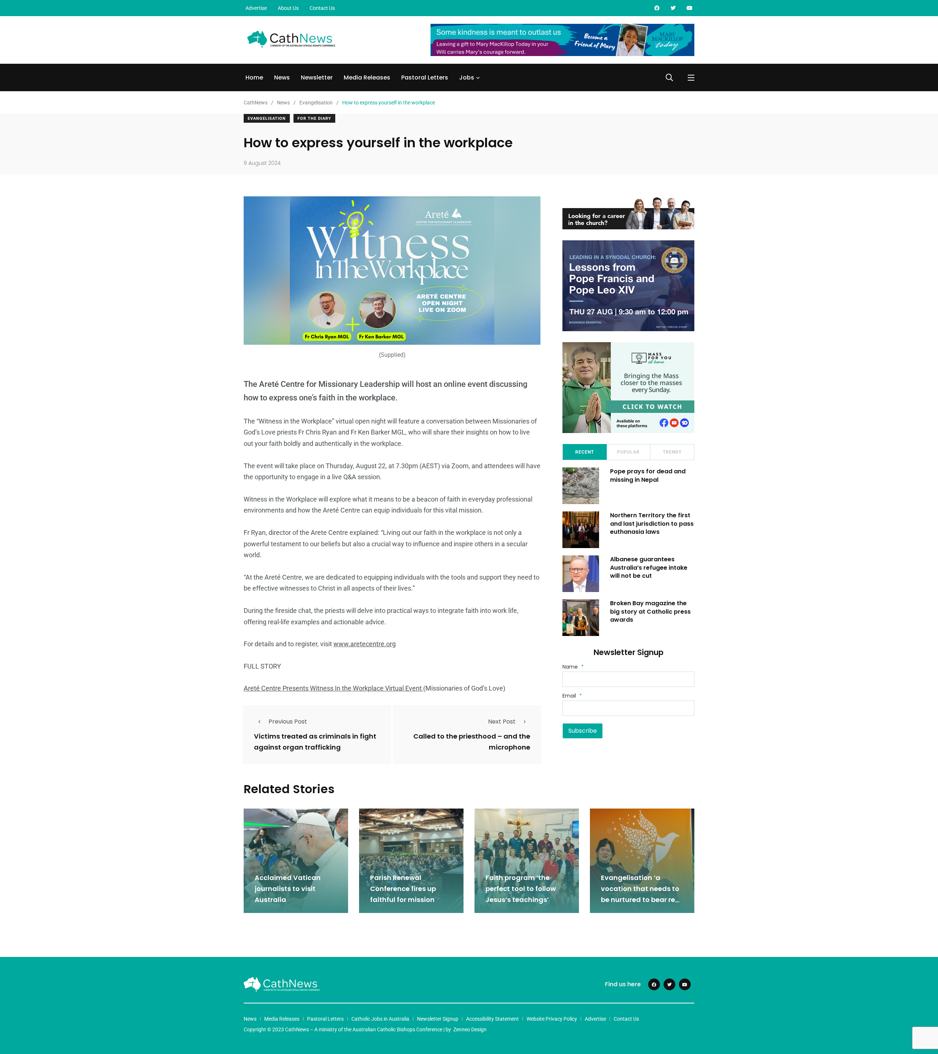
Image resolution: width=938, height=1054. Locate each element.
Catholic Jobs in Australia (380, 1019)
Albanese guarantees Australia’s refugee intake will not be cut (648, 567)
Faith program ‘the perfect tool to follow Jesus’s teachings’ (520, 888)
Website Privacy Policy (552, 1019)
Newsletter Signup (437, 1019)
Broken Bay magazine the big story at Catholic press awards (650, 611)
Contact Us (322, 8)
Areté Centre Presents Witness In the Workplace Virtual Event (333, 688)
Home (254, 77)
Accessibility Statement (492, 1019)
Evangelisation (267, 118)
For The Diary (314, 118)
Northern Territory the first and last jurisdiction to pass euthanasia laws (652, 523)
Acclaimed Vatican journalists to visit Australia (288, 888)
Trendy (672, 452)
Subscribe (582, 730)
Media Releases (367, 77)
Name (573, 666)
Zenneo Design (470, 1029)
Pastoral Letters (424, 77)
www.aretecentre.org (364, 644)
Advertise (256, 8)
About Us (288, 8)
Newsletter (317, 77)
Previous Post (288, 721)
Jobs (466, 77)
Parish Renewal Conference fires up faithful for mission (403, 888)
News (282, 77)
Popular (628, 452)
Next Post (502, 721)
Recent (584, 452)
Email (572, 695)
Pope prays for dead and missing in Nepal (648, 475)
